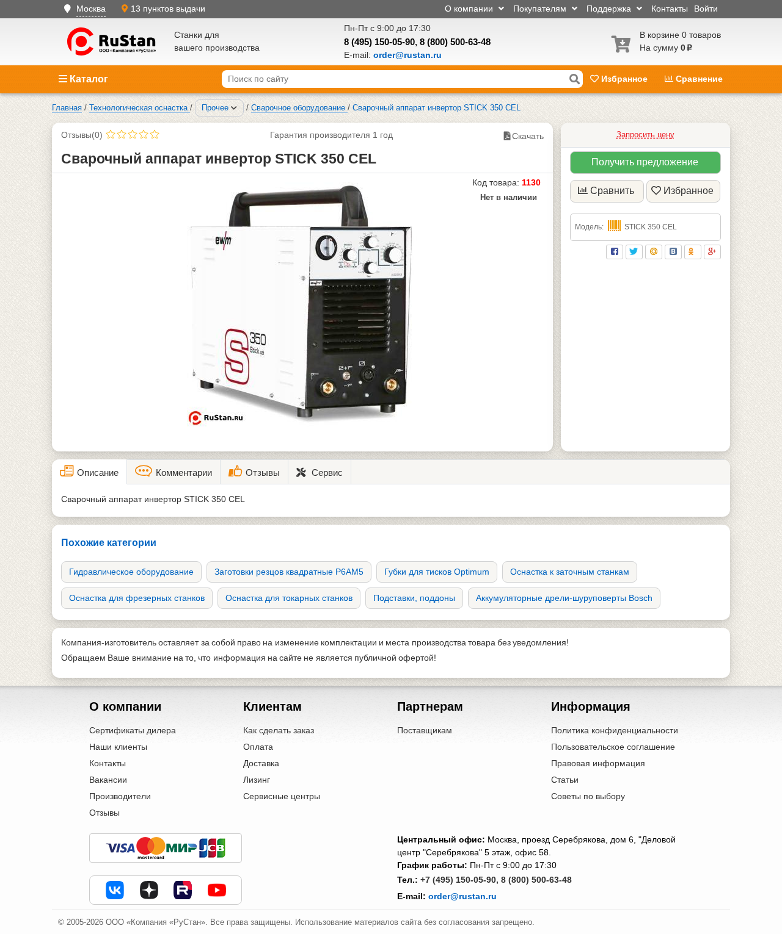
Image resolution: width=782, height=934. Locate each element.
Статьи (565, 780)
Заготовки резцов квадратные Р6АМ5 (289, 572)
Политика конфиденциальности (614, 730)
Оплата (258, 747)
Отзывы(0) (82, 135)
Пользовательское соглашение (613, 747)
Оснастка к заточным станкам (569, 572)
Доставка (261, 763)
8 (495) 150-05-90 (379, 42)
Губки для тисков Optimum (436, 572)
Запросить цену (645, 134)
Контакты (669, 8)
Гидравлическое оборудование (131, 572)
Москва (91, 8)
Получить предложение (644, 162)
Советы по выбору (588, 796)
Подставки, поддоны (414, 598)
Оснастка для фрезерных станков (137, 598)
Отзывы (104, 812)
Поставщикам (424, 730)
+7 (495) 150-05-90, (459, 880)
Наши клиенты (118, 747)
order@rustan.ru (462, 896)
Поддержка (610, 8)
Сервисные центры (281, 796)
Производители (120, 796)
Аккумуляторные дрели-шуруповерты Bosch (564, 598)
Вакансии (108, 780)
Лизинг (256, 780)
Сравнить (612, 190)
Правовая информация (598, 763)
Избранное (624, 79)
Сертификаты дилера (132, 730)
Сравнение (698, 79)
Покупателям (541, 8)
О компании (470, 8)
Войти (706, 8)
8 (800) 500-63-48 (455, 42)
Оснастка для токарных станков (289, 598)
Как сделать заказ (278, 730)
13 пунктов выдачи (168, 8)
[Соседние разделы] (234, 108)
